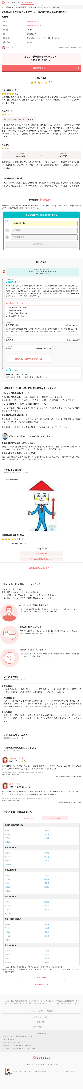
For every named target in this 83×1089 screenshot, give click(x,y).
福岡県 (7, 951)
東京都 (46, 861)
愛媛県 (46, 936)
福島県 (7, 842)
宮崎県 (46, 958)
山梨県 (7, 883)
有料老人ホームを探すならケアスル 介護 (17, 1045)
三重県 (7, 902)
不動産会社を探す (28, 818)
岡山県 (7, 928)
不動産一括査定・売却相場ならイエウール (17, 1036)
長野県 (46, 883)
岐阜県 (7, 887)
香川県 (7, 936)
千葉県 (7, 861)
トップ (32, 1011)
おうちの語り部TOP (8, 7)
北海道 (7, 830)
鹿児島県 (8, 962)
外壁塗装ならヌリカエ (11, 1039)
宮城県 (46, 834)
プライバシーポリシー (41, 1017)
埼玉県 (46, 857)
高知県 (7, 940)
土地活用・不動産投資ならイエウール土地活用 (19, 1048)
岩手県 (7, 834)
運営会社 (41, 1011)
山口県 (7, 932)
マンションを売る (55, 818)
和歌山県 (8, 913)
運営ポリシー (41, 977)
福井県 (46, 879)
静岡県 (46, 887)
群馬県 (7, 857)
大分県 (7, 958)
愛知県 (7, 891)
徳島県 (46, 932)
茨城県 (7, 853)
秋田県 (7, 838)
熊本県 (46, 955)
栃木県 (46, 853)
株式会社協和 (14, 784)
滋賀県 (46, 902)
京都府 (7, 906)
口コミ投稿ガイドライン (41, 984)
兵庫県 (7, 910)
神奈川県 (8, 865)
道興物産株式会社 (21, 7)
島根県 (46, 924)
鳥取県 (7, 924)
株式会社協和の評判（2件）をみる (70, 802)
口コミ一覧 (47, 7)
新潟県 (7, 875)
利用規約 (50, 1011)
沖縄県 (46, 962)
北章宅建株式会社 (16, 758)
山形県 (46, 838)
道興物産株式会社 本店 (35, 7)
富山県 (46, 875)
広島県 (46, 928)
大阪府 (46, 906)
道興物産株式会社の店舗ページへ (41, 568)
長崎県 (7, 955)
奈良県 (46, 910)
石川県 (7, 879)
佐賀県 (46, 951)
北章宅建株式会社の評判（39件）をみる (68, 776)
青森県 (46, 830)
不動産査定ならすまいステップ (14, 1042)
